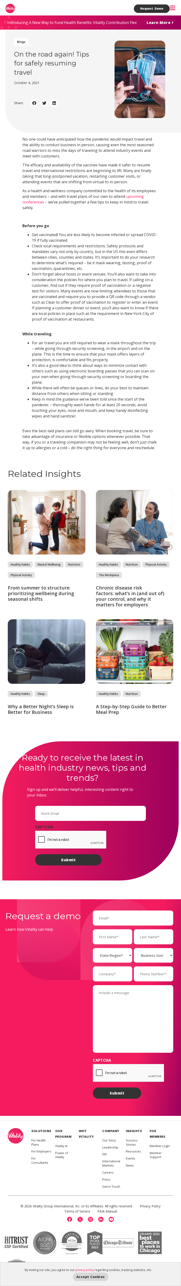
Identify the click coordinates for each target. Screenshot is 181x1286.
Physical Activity (21, 575)
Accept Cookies (90, 1277)
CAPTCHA (44, 827)
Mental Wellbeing (49, 564)
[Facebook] (70, 1219)
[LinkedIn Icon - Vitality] (101, 1219)
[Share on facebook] (34, 103)
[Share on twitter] (44, 103)
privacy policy (84, 1270)
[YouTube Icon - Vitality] (111, 1219)
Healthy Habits (20, 564)
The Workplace (109, 575)
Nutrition (74, 564)
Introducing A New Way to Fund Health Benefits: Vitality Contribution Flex (72, 22)
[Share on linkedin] (54, 103)
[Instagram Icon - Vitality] (90, 1219)
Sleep (41, 694)
